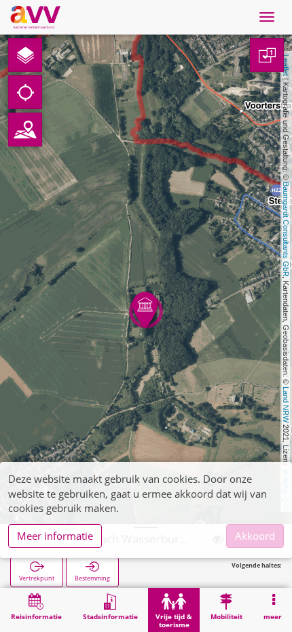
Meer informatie (55, 535)
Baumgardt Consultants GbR (286, 229)
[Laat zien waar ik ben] (25, 92)
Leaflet (286, 65)
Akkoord (255, 535)
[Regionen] (25, 129)
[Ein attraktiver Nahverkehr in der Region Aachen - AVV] (35, 17)
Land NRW (286, 404)
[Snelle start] (25, 55)
